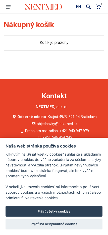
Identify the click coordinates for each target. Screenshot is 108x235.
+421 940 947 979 (74, 131)
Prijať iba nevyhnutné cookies (54, 224)
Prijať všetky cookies (54, 211)
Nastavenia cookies (41, 198)
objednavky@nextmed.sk (57, 124)
